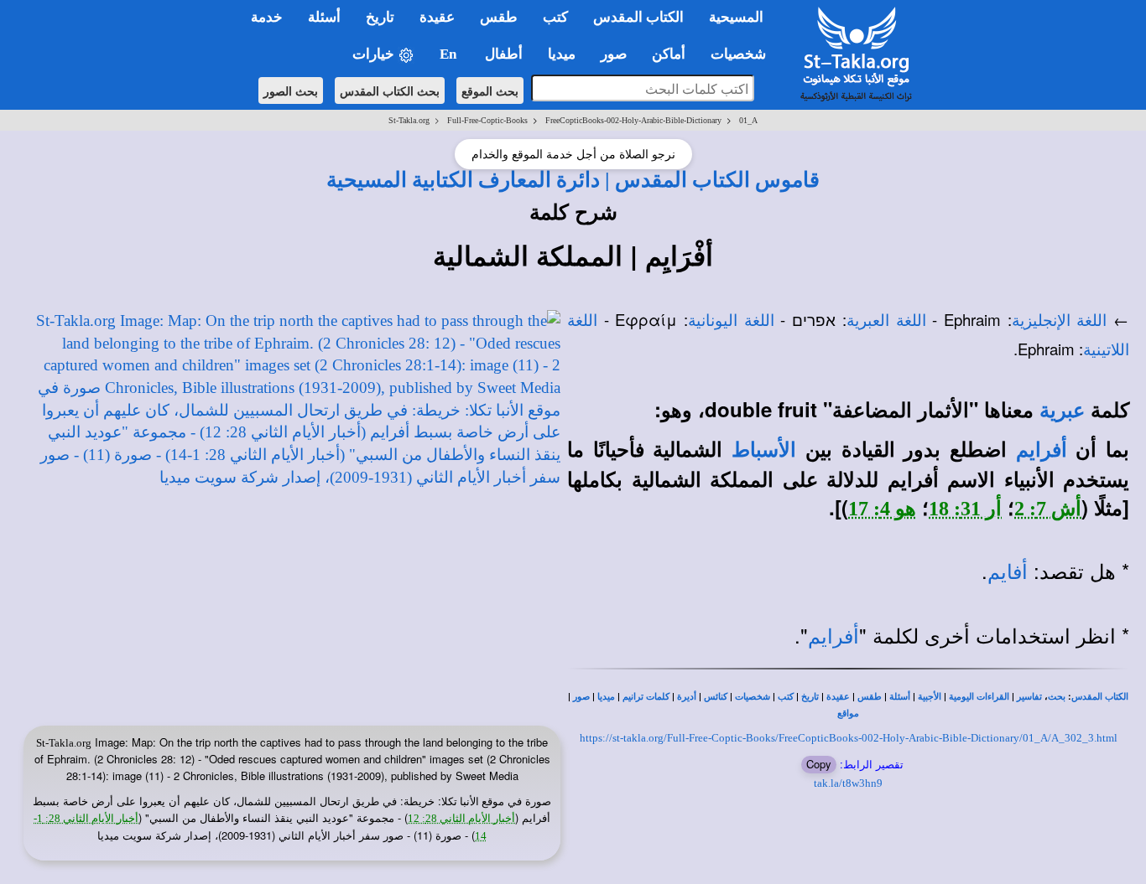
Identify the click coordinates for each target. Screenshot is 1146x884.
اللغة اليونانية (731, 320)
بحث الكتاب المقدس (390, 90)
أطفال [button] (504, 54)
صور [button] (614, 54)
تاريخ (810, 696)
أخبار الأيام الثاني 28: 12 (461, 818)
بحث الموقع (489, 90)
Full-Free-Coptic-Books (487, 120)
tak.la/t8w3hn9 (848, 783)
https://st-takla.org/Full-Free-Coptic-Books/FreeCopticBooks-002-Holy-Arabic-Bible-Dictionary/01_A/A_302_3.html (848, 737)
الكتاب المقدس (1099, 696)
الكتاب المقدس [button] (638, 17)
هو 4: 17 (882, 509)
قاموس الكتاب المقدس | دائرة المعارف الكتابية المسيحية (573, 179)
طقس (869, 696)
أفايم (1007, 572)
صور (581, 696)
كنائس (715, 696)
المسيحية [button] (736, 17)
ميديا (606, 696)
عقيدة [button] (437, 17)
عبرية (1062, 410)
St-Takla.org (409, 120)
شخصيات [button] (743, 54)
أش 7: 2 (1047, 509)
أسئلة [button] (324, 17)
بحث (1056, 696)
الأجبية (929, 696)
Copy (818, 764)
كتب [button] (555, 17)
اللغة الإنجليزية (1059, 320)
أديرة (686, 696)
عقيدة (838, 696)
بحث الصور (290, 90)
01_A (748, 120)
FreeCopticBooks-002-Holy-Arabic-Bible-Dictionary (633, 120)
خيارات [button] (375, 54)
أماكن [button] (668, 54)
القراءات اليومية (979, 696)
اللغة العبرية (886, 320)
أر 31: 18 (965, 509)
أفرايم (1041, 450)
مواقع (848, 713)
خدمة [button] (267, 17)
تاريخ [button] (380, 17)
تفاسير (1029, 696)
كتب (786, 696)
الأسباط (764, 450)
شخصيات (752, 696)
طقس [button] (499, 17)
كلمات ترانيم (645, 696)
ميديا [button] (562, 54)
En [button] (450, 54)
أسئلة (899, 696)
